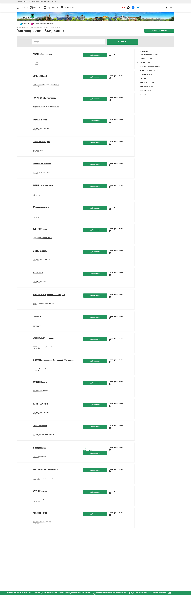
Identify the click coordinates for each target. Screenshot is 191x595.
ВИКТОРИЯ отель (40, 382)
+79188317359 (36, 151)
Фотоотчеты (35, 1)
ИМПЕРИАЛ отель (40, 229)
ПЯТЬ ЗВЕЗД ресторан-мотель (45, 469)
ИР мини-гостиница (41, 207)
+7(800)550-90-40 (36, 304)
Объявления (27, 1)
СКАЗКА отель (38, 316)
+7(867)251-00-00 (36, 501)
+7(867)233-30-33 (36, 414)
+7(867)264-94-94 (36, 348)
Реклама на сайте (45, 1)
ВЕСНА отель (38, 273)
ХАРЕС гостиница (40, 425)
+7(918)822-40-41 (36, 130)
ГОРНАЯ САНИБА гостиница (44, 98)
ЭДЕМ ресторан (39, 447)
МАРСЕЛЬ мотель (40, 120)
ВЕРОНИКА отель (40, 491)
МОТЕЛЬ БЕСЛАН (40, 76)
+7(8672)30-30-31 (36, 195)
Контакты (53, 1)
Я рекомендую (96, 55)
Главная (24, 7)
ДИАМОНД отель (40, 251)
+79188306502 (36, 64)
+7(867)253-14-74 (36, 217)
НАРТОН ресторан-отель (43, 185)
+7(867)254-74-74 (36, 239)
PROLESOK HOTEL (40, 513)
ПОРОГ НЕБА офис (40, 404)
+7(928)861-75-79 (36, 86)
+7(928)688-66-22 (36, 282)
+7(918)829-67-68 (36, 479)
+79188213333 (36, 523)
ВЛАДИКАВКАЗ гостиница (43, 338)
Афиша (20, 1)
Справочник (52, 7)
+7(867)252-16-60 (36, 392)
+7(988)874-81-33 (36, 108)
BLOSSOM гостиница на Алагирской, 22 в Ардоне (53, 360)
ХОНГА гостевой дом (41, 141)
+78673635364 (36, 457)
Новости (37, 7)
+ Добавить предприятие (159, 30)
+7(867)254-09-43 (36, 326)
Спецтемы (69, 7)
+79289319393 (36, 261)
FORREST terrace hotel (42, 163)
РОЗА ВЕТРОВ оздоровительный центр (49, 294)
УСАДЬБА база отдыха (42, 54)
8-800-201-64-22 (36, 173)
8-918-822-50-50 (36, 435)
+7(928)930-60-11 (36, 370)
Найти (123, 41)
